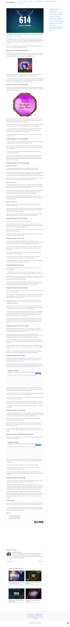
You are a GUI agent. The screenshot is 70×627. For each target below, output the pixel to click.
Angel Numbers (9, 35)
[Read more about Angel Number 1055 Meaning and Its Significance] (16, 593)
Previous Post (10, 561)
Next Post (40, 561)
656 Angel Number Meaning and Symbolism (33, 601)
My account (40, 616)
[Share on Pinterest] (42, 522)
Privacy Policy (31, 615)
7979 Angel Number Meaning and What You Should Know (16, 583)
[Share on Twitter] (38, 522)
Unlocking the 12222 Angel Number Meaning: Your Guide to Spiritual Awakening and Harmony (56, 18)
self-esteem (24, 226)
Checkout (35, 618)
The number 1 (9, 184)
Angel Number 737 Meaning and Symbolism (33, 583)
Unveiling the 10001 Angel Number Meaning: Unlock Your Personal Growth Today (56, 23)
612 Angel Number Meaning (14, 518)
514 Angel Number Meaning (14, 515)
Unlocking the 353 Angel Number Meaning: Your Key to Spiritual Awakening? (56, 29)
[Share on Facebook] (35, 522)
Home (28, 614)
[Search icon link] (16, 2)
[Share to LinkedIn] (40, 522)
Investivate (10, 2)
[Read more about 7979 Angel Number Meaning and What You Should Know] (16, 575)
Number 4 (8, 204)
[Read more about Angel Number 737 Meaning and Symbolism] (33, 575)
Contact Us (32, 614)
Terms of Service (38, 615)
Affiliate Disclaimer (39, 614)
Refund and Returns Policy (32, 616)
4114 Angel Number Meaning (15, 517)
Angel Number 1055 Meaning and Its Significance (16, 601)
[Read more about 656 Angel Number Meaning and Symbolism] (33, 593)
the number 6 (15, 168)
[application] (33, 1)
